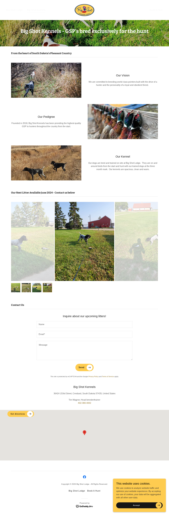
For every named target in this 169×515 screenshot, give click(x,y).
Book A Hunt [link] (156, 10)
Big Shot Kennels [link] (36, 10)
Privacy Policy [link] (93, 376)
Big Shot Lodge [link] (14, 10)
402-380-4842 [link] (84, 403)
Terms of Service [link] (108, 376)
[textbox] (84, 324)
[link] (84, 10)
